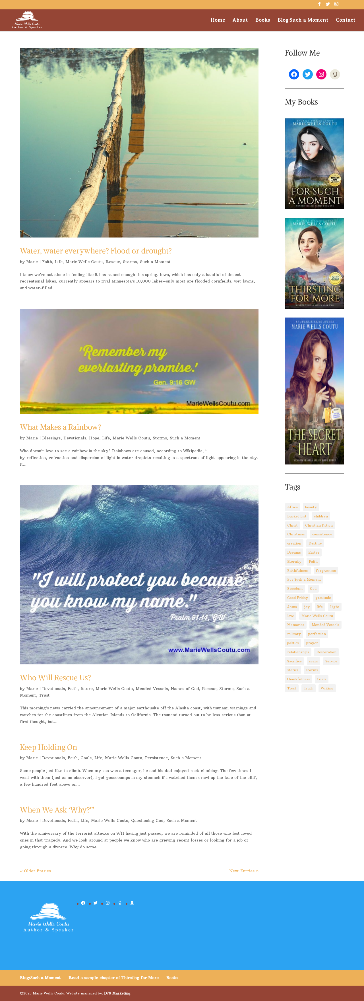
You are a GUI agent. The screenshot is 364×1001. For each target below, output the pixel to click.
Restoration (326, 652)
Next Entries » (243, 870)
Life (59, 261)
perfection (317, 634)
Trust (44, 695)
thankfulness (298, 679)
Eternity (294, 561)
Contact (345, 20)
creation (294, 543)
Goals (86, 757)
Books (262, 20)
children (321, 516)
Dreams (294, 552)
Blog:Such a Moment (303, 20)
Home (218, 20)
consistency (322, 534)
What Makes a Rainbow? (60, 427)
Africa (292, 507)
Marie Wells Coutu (84, 261)
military (294, 634)
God (313, 588)
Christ (292, 525)
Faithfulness (298, 570)
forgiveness (326, 570)
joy (307, 607)
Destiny (315, 543)
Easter (313, 552)
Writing (327, 688)
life (320, 607)
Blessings (51, 438)
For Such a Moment (304, 579)
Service (331, 661)
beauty (311, 507)
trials (321, 679)
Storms (130, 261)
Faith (47, 261)
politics (293, 643)
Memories (295, 625)
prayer (312, 643)
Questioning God (147, 820)
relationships (298, 652)
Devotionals (74, 438)
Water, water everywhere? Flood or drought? (96, 250)
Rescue (113, 261)
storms (312, 670)
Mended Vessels (152, 688)
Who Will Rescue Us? (55, 677)
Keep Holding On (48, 747)
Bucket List (297, 516)
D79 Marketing (117, 993)
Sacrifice (294, 661)
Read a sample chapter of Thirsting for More (114, 977)
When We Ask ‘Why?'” (57, 809)
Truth (308, 688)
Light (334, 607)
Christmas (296, 534)
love (290, 616)
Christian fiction (319, 525)
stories (293, 670)
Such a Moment (155, 261)
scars (313, 661)
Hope (94, 438)
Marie (32, 261)
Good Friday (297, 597)
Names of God (185, 688)
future (86, 688)
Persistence (156, 757)
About (240, 20)
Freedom (295, 588)
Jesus (292, 607)
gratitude (323, 597)
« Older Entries (35, 870)
